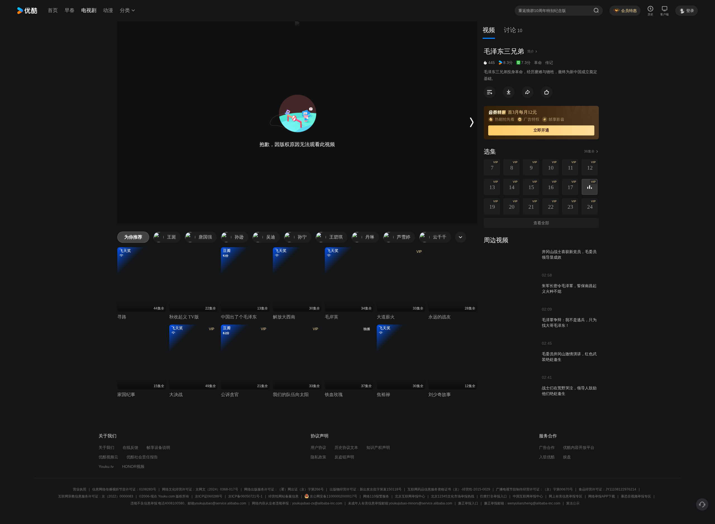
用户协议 (318, 447)
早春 (70, 10)
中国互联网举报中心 (528, 496)
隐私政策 (318, 457)
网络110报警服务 (376, 496)
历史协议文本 (346, 447)
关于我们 (106, 447)
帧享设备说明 (158, 447)
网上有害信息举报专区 (565, 496)
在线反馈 (130, 447)
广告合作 (547, 447)
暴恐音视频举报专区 (636, 496)
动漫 (108, 10)
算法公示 (573, 503)
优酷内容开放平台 (578, 447)
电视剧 (88, 10)
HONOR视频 (133, 466)
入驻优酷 (547, 457)
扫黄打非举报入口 (493, 496)
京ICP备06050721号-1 (245, 496)
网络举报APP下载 (601, 496)
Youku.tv (106, 466)
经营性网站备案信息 (283, 496)
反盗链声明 (344, 457)
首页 (53, 10)
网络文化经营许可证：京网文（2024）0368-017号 (200, 489)
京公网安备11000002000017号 (333, 496)
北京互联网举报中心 (410, 496)
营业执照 (79, 489)
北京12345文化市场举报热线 (452, 496)
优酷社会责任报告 (142, 457)
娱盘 (567, 457)
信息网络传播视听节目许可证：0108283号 (124, 489)
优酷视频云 (108, 457)
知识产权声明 (378, 447)
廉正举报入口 (468, 503)
